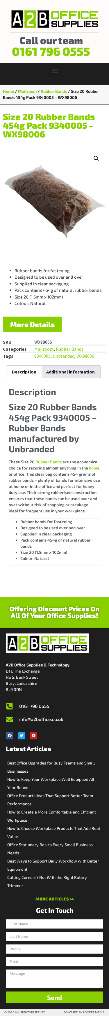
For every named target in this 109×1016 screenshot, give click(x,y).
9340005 (42, 356)
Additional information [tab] (70, 372)
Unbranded (63, 356)
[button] (54, 71)
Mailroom (27, 91)
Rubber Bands (54, 91)
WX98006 (85, 356)
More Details (32, 324)
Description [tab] (24, 372)
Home (8, 91)
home (94, 467)
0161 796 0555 (51, 51)
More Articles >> (54, 898)
